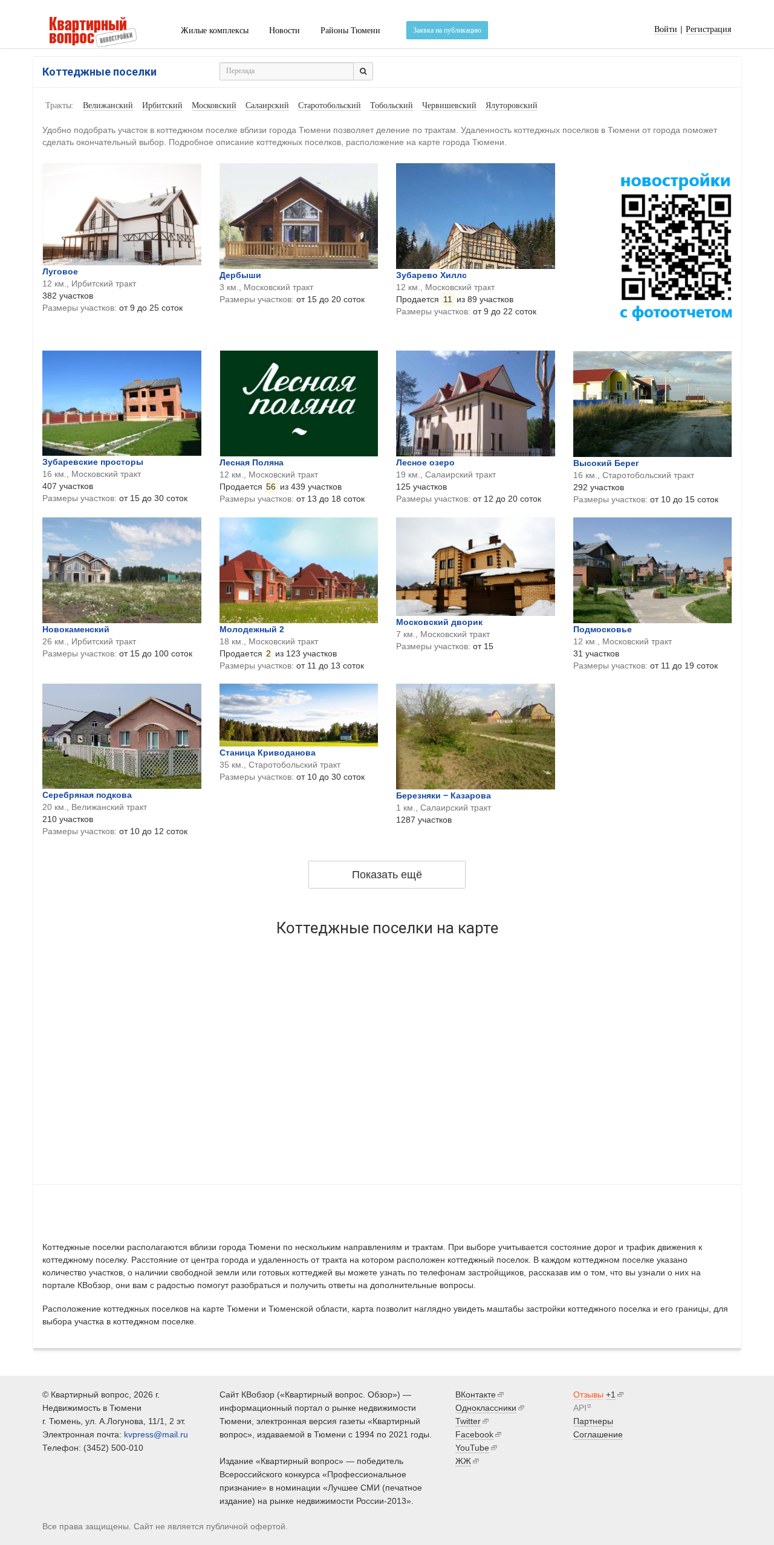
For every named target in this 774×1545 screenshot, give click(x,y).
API (580, 1408)
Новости (284, 30)
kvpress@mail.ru (156, 1434)
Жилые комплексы (215, 30)
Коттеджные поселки (99, 71)
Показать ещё (387, 875)
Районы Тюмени (350, 30)
